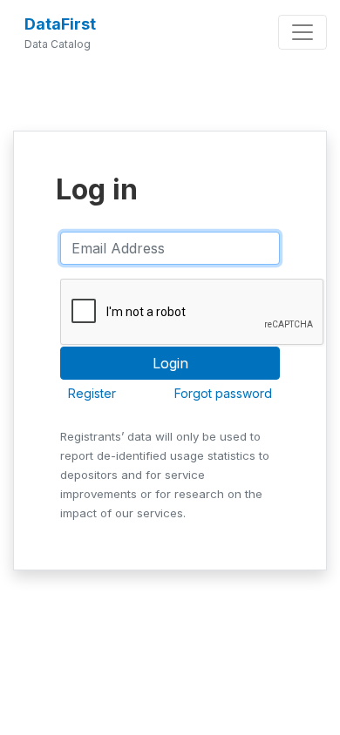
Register (92, 393)
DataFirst (60, 24)
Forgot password (223, 393)
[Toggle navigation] (302, 32)
